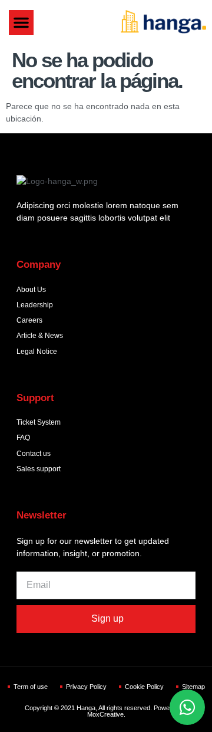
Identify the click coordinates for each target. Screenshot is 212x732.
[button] (21, 22)
